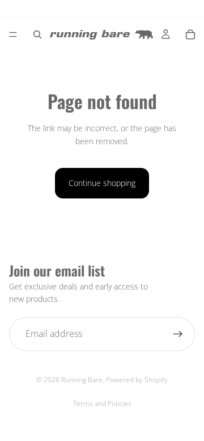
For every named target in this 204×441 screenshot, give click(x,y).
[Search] (37, 34)
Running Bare (82, 379)
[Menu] (13, 34)
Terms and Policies (102, 403)
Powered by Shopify (137, 379)
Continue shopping (102, 183)
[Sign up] (178, 334)
